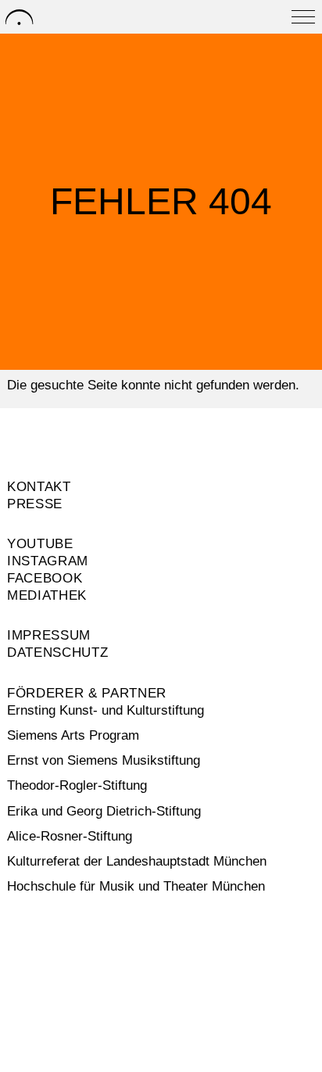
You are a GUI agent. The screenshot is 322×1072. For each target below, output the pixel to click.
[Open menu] (303, 17)
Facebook (44, 578)
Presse (35, 504)
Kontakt (39, 486)
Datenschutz (57, 652)
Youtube (40, 543)
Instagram (47, 561)
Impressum (49, 635)
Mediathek (47, 595)
